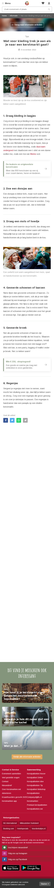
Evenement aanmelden (11, 774)
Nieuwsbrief (7, 785)
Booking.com (8, 829)
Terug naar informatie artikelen (28, 25)
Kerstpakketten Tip (35, 785)
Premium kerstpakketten (37, 805)
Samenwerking (34, 770)
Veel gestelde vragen (11, 777)
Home (27, 3)
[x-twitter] (12, 420)
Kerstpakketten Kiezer (36, 774)
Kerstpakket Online (35, 777)
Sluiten (44, 884)
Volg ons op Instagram (17, 853)
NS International (10, 823)
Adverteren (6, 793)
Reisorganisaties (11, 818)
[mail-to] (25, 420)
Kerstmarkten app (9, 801)
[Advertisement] (27, 537)
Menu (7, 3)
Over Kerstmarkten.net (11, 789)
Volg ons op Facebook (17, 859)
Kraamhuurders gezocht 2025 (14, 797)
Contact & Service (10, 770)
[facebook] (5, 420)
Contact (5, 781)
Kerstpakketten (33, 793)
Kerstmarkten (32, 801)
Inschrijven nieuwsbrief (18, 847)
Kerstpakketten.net (35, 809)
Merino (33, 154)
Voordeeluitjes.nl (38, 829)
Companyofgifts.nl (34, 797)
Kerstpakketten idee (35, 781)
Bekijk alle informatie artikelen (27, 757)
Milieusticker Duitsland (29, 823)
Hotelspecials (22, 829)
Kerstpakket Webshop (36, 789)
